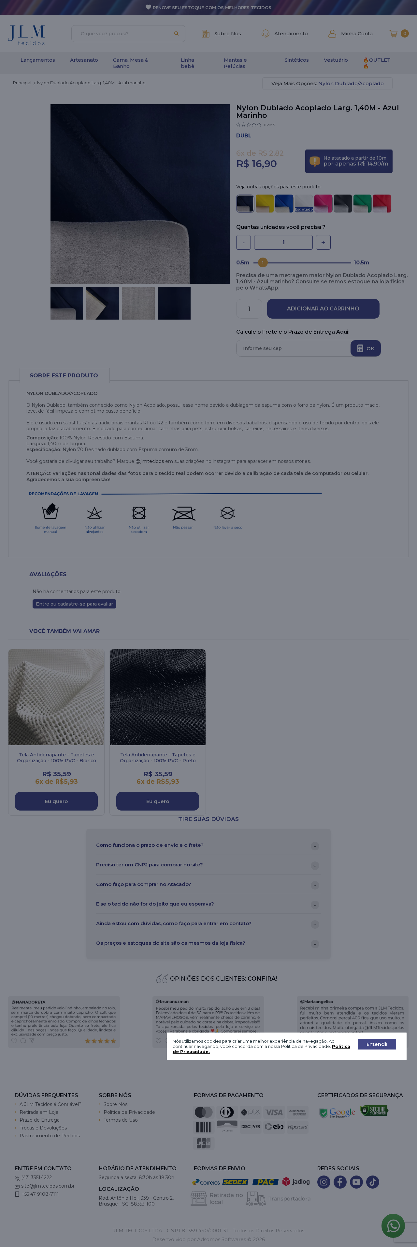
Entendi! (377, 1044)
